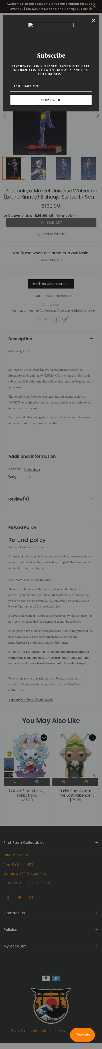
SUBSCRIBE (51, 100)
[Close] (93, 20)
